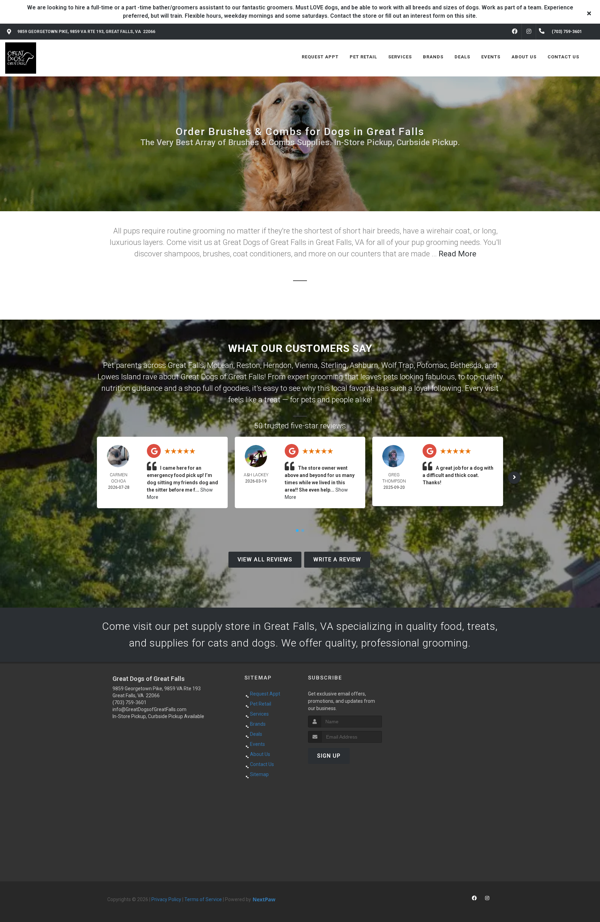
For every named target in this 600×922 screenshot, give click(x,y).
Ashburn (364, 365)
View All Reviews (265, 559)
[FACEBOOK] (515, 32)
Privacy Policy (166, 899)
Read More (457, 253)
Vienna (306, 365)
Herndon (277, 365)
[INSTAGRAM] (529, 32)
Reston (248, 365)
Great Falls (186, 365)
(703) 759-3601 (129, 702)
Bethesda (466, 365)
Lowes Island (119, 376)
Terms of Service (203, 899)
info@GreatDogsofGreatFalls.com (149, 709)
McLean (220, 365)
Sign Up (329, 755)
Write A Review (337, 559)
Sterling (334, 365)
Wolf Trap (397, 365)
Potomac (432, 365)
